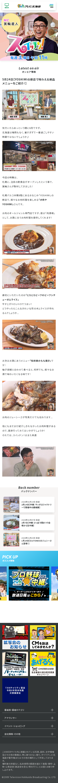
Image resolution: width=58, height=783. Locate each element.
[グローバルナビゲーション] (51, 5)
